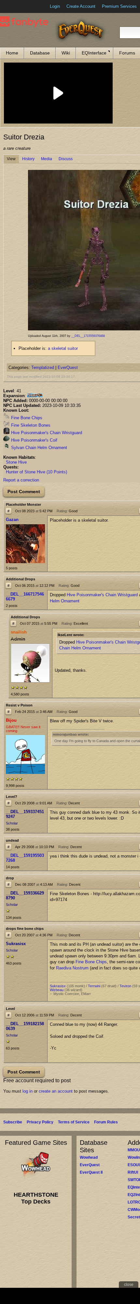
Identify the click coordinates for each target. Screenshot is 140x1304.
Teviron (125, 986)
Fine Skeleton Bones (30, 425)
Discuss (66, 159)
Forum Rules (106, 1122)
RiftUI (133, 1172)
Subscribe (12, 1122)
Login (55, 6)
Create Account (80, 6)
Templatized (42, 367)
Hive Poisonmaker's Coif (33, 440)
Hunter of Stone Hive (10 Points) (36, 471)
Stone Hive (16, 462)
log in (27, 1091)
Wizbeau (56, 990)
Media (46, 159)
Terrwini (94, 986)
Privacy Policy (40, 1122)
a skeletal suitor (63, 348)
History (28, 159)
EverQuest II (91, 1172)
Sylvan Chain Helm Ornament (38, 447)
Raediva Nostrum (72, 968)
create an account (56, 1091)
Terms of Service (74, 1122)
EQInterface (94, 52)
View (11, 159)
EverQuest (68, 367)
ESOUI (134, 1165)
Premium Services (119, 6)
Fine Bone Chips (26, 417)
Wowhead (89, 1157)
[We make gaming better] (21, 6)
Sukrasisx (58, 986)
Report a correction (21, 480)
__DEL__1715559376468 (88, 336)
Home (12, 52)
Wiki (66, 52)
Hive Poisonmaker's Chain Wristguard (46, 432)
